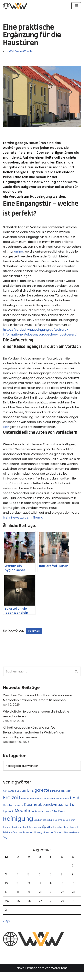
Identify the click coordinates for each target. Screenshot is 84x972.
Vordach (34, 630)
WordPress (59, 968)
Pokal (54, 811)
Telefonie (7, 832)
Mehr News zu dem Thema (23, 517)
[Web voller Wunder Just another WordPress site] (15, 6)
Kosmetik (33, 804)
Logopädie (8, 811)
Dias (24, 790)
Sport (47, 826)
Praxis (61, 811)
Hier (6, 427)
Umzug (38, 832)
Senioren (70, 820)
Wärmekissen (71, 832)
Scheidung (48, 820)
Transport (28, 832)
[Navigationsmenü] (76, 5)
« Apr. (7, 921)
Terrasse (17, 832)
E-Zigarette (38, 790)
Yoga (6, 837)
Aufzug (12, 790)
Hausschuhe (62, 798)
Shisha (7, 827)
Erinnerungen (57, 790)
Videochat (48, 832)
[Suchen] (76, 671)
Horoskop (8, 805)
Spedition (16, 827)
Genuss (25, 798)
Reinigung (18, 818)
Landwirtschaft (57, 804)
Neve (20, 968)
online (18, 251)
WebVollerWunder (21, 51)
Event (68, 790)
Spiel (25, 827)
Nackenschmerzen (41, 811)
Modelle (22, 810)
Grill (53, 798)
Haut (74, 798)
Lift (73, 805)
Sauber (38, 820)
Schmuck (60, 820)
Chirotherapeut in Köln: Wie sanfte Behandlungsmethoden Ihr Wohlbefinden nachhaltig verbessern (34, 732)
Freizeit (12, 797)
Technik (74, 827)
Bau (19, 790)
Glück (47, 798)
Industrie (18, 805)
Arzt (5, 790)
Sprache (57, 827)
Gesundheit (36, 798)
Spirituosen (35, 827)
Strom (66, 827)
